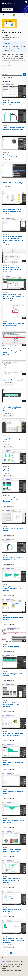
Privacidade (3, 968)
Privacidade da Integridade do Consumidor (11, 970)
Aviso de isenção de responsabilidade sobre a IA (12, 964)
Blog (12, 966)
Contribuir (18, 966)
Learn (3, 18)
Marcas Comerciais (13, 972)
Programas (8, 18)
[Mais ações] (25, 18)
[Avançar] (18, 953)
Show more (6, 65)
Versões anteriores (5, 966)
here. (10, 50)
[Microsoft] (14, 15)
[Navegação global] (1, 15)
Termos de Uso (4, 972)
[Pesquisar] (24, 74)
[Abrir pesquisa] (22, 15)
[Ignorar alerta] (26, 2)
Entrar (25, 14)
